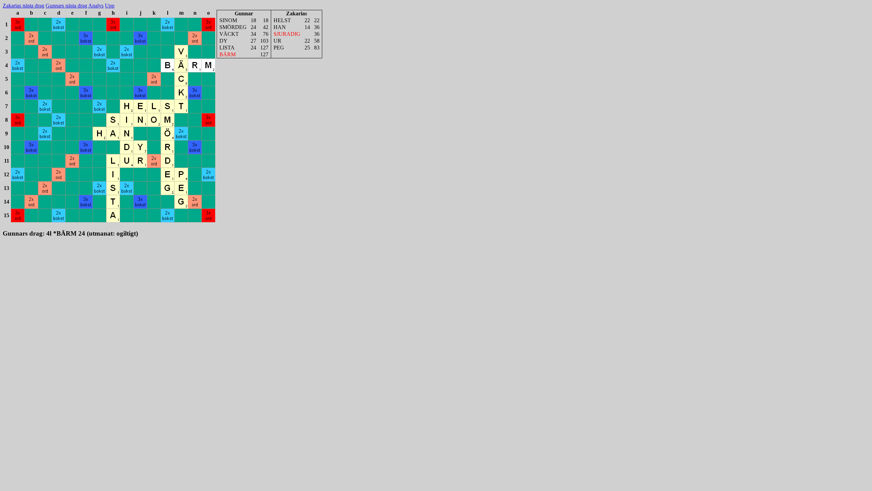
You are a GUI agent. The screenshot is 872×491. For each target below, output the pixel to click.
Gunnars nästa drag (66, 6)
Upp (109, 6)
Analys (96, 6)
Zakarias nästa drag (23, 6)
